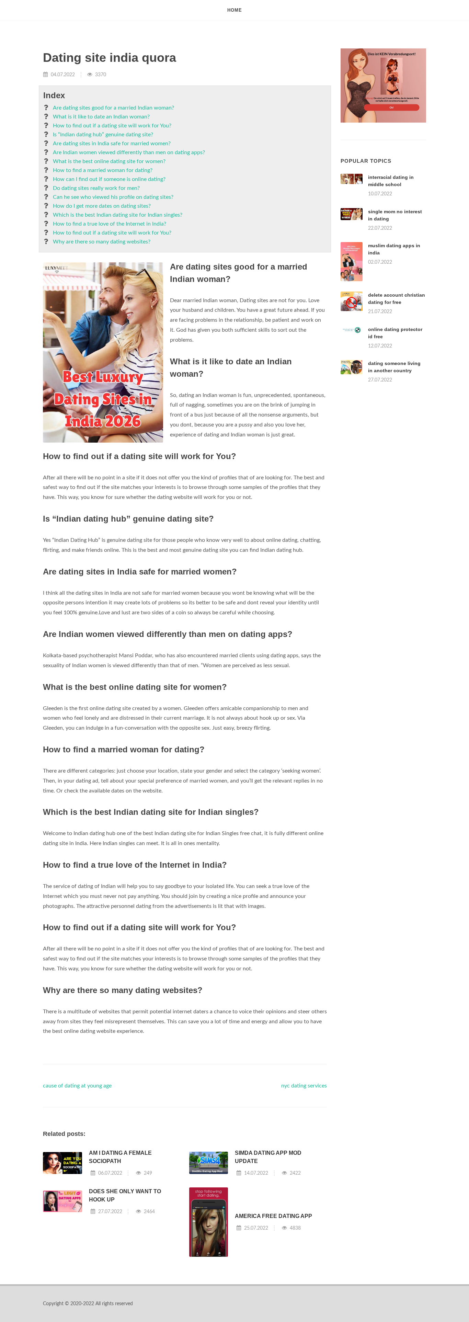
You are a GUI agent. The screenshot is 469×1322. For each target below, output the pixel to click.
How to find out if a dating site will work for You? (112, 125)
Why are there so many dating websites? (101, 241)
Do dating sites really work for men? (96, 188)
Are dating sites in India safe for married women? (112, 143)
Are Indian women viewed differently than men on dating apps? (129, 152)
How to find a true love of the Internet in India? (109, 224)
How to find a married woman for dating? (102, 170)
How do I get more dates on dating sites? (102, 206)
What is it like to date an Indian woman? (101, 116)
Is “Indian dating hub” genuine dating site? (103, 134)
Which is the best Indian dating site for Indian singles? (117, 215)
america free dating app (273, 1216)
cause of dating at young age (77, 1086)
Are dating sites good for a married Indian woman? (113, 108)
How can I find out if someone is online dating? (109, 179)
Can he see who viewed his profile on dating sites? (113, 197)
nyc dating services (304, 1086)
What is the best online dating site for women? (109, 161)
